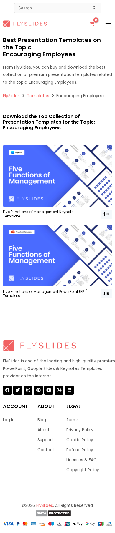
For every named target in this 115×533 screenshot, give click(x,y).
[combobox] (57, 8)
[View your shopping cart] (91, 24)
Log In (8, 420)
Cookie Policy (79, 440)
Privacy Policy (79, 430)
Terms (72, 420)
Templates (38, 96)
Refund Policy (79, 450)
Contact (45, 450)
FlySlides (11, 96)
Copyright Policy (82, 470)
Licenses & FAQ (81, 460)
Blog (41, 420)
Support (45, 440)
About (43, 430)
